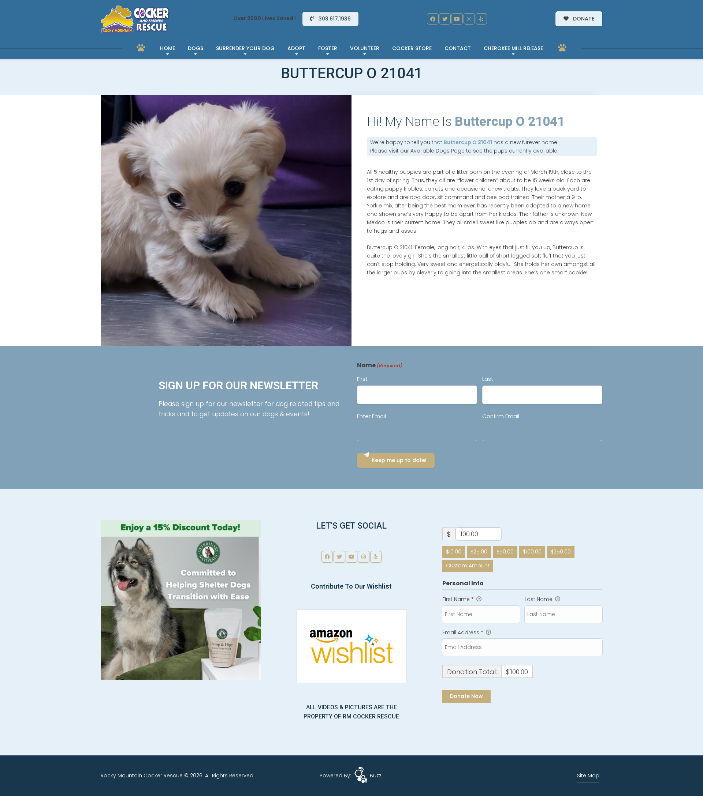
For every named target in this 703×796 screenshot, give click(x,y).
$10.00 (453, 551)
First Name (458, 599)
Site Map (588, 775)
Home (167, 48)
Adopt (296, 48)
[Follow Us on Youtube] (457, 19)
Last (487, 379)
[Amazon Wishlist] (351, 646)
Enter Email (371, 416)
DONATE (583, 18)
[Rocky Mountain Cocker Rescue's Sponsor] (181, 599)
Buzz (376, 775)
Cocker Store (412, 48)
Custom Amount (468, 565)
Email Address (462, 632)
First (362, 379)
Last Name (539, 599)
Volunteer (364, 48)
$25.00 (478, 551)
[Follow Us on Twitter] (445, 19)
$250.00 (561, 551)
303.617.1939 (334, 18)
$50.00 (505, 551)
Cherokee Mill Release (513, 48)
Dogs (195, 48)
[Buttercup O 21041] (226, 220)
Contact (458, 48)
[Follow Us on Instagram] (469, 19)
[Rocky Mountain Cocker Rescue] (135, 19)
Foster (327, 48)
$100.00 (532, 551)
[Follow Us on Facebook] (433, 19)
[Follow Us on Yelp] (481, 19)
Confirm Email (500, 416)
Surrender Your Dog (245, 48)
